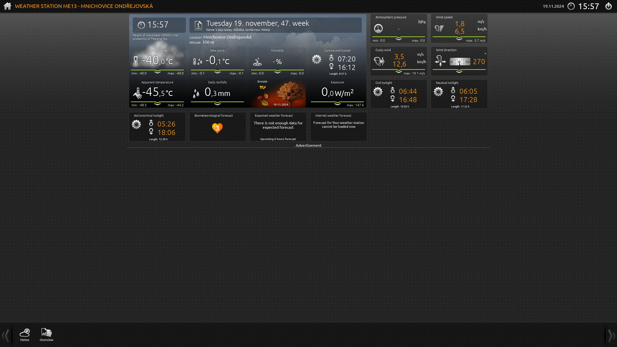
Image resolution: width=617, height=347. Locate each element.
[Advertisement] (271, 181)
